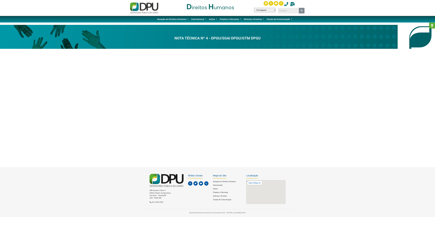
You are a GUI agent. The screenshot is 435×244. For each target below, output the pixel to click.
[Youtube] (276, 3)
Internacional (197, 19)
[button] (432, 25)
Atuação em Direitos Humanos (172, 19)
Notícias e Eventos (253, 19)
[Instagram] (281, 3)
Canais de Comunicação (278, 19)
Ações (212, 19)
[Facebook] (266, 3)
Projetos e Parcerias (229, 19)
